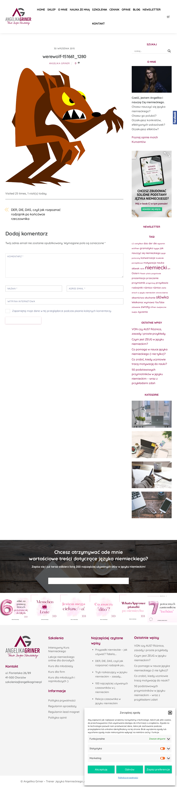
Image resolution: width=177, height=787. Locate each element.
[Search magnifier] (169, 51)
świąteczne (161, 307)
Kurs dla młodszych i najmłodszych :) (61, 679)
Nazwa (12, 288)
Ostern (135, 273)
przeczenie (152, 278)
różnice (157, 287)
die (155, 243)
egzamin (161, 243)
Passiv (143, 273)
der (151, 243)
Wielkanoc (137, 302)
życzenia (143, 311)
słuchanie (150, 297)
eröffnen (135, 248)
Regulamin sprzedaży (62, 706)
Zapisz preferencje (158, 769)
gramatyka (146, 248)
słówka (162, 297)
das (146, 243)
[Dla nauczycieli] (152, 505)
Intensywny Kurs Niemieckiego (58, 649)
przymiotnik (138, 282)
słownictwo (138, 297)
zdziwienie (136, 307)
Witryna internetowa (21, 301)
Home (41, 9)
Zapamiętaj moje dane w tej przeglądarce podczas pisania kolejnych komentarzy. (62, 311)
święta (134, 312)
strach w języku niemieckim (143, 292)
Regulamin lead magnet (64, 712)
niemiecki (156, 267)
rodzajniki (137, 287)
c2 (133, 243)
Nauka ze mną (80, 9)
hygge (156, 248)
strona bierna (162, 292)
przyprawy (150, 283)
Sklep (51, 9)
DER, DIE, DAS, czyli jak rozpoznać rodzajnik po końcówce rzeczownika (36, 214)
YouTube (159, 302)
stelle (163, 288)
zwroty (145, 307)
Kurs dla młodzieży (60, 666)
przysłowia (162, 282)
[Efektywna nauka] (152, 414)
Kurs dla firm (56, 671)
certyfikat (138, 243)
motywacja (149, 262)
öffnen (153, 307)
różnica (148, 287)
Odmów (129, 769)
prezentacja (139, 278)
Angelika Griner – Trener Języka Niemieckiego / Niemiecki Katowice (67, 781)
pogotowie (156, 273)
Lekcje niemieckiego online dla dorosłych (61, 658)
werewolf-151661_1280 (64, 56)
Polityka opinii (57, 717)
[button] (170, 712)
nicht (142, 268)
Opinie (126, 9)
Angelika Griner (59, 63)
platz (148, 273)
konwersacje (148, 257)
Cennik (114, 9)
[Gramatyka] (152, 475)
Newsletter (152, 9)
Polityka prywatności (128, 777)
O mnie (62, 9)
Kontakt (98, 23)
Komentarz (15, 256)
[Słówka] (152, 444)
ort (169, 268)
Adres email (77, 288)
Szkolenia (99, 9)
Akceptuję (101, 769)
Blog (136, 9)
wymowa (149, 302)
